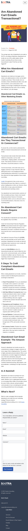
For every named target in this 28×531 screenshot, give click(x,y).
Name (5, 422)
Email (4, 429)
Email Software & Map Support (13, 520)
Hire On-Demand (10, 517)
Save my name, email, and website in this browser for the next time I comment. (13, 464)
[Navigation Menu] (25, 2)
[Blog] (5, 2)
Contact (8, 528)
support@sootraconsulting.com (9, 507)
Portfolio (8, 522)
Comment (6, 442)
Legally (3, 181)
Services (8, 514)
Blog (7, 525)
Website (5, 435)
